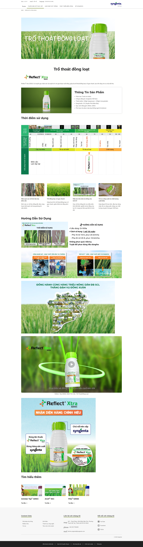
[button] (24, 503)
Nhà (22, 10)
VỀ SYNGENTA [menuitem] (79, 6)
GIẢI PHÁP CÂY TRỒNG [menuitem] (51, 6)
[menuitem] (24, 6)
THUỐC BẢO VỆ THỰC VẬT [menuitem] (35, 6)
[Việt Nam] (116, 3)
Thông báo (99, 544)
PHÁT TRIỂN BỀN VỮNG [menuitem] (66, 6)
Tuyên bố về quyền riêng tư (63, 544)
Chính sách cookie (89, 544)
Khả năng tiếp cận (77, 544)
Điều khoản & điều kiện (48, 544)
